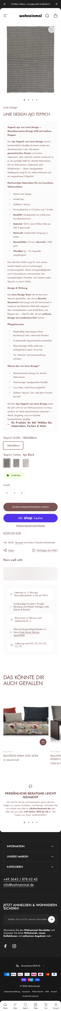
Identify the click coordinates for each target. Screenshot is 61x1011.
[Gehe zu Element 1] (28, 100)
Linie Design (10, 107)
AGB (47, 991)
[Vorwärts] (56, 4)
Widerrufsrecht (37, 991)
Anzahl (6, 485)
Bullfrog (8, 751)
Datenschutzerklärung (12, 991)
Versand (19, 542)
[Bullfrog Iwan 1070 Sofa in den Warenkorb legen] (43, 742)
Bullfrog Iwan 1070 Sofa (20, 756)
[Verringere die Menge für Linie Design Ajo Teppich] (7, 493)
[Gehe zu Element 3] (37, 100)
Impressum (26, 991)
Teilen (11, 550)
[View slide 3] (32, 822)
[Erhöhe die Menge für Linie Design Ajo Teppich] (21, 493)
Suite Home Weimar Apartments (27, 633)
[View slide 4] (37, 822)
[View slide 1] (24, 822)
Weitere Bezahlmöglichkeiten (30, 525)
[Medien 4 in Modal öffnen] (51, 29)
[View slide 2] (28, 822)
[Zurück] (4, 4)
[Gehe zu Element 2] (32, 100)
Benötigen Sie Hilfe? (47, 550)
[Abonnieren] (51, 919)
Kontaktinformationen (30, 996)
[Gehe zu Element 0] (24, 100)
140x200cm (13, 445)
